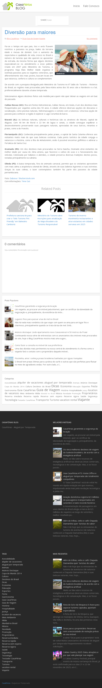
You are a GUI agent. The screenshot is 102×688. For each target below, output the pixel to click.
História (64, 390)
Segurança (92, 396)
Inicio (76, 6)
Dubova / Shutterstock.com (22, 178)
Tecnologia (11, 399)
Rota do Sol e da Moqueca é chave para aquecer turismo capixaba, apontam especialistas (81, 607)
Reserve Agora (71, 396)
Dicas (24, 38)
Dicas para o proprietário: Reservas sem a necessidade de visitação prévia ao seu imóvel (81, 631)
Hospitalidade (75, 390)
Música (59, 393)
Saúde (83, 396)
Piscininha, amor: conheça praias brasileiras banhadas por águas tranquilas (48, 358)
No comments (92, 38)
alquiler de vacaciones (30, 382)
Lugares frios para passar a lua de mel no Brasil (36, 319)
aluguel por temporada (58, 382)
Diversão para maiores (30, 31)
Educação (77, 386)
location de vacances (11, 614)
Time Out (26, 181)
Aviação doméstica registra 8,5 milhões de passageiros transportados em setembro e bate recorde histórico (81, 500)
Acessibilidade (10, 383)
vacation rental (68, 399)
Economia (66, 386)
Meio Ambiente (27, 393)
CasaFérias (6, 683)
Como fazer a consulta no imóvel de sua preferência (38, 345)
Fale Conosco (91, 6)
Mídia (37, 393)
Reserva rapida (31, 396)
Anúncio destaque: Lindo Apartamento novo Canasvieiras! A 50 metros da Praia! (51, 332)
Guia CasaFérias (26, 390)
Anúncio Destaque (88, 382)
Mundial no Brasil (48, 393)
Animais (76, 383)
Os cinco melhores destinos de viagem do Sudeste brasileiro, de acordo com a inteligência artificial (81, 452)
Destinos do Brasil (41, 386)
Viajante (42, 38)
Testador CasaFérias (26, 400)
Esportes (86, 386)
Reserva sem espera (51, 396)
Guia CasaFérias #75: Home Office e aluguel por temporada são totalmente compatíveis (81, 476)
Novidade (67, 393)
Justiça (85, 390)
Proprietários (89, 393)
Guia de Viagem (33, 38)
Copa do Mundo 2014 (14, 386)
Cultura (29, 386)
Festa (94, 386)
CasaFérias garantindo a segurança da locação (36, 306)
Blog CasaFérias (13, 38)
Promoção (76, 393)
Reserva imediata (13, 396)
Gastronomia (10, 390)
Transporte (42, 399)
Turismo (54, 399)
